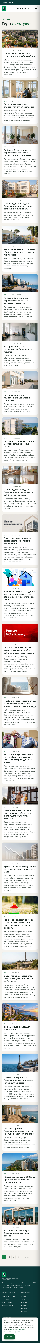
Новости (24, 1306)
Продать (5, 1299)
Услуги (23, 1299)
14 (18, 1257)
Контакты (25, 1312)
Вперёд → (26, 1257)
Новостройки (7, 1302)
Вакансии (24, 1309)
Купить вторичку (8, 1296)
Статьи (24, 1302)
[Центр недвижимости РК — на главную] (4, 8)
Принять (9, 1337)
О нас (23, 1296)
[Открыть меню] (35, 8)
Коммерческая (7, 1306)
